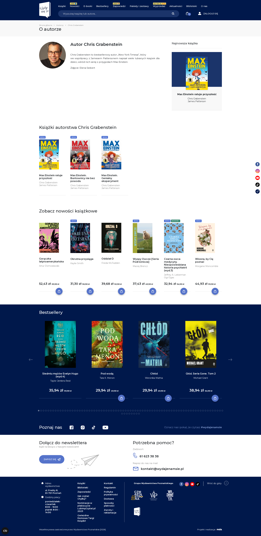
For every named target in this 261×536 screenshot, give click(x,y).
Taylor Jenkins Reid (60, 380)
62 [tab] (186, 410)
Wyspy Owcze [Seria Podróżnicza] (146, 260)
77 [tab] (222, 410)
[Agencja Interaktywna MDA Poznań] (219, 529)
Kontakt (108, 483)
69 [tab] (203, 410)
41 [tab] (135, 410)
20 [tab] (84, 410)
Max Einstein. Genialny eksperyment (110, 178)
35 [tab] (121, 410)
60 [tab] (181, 410)
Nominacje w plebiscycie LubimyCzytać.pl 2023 (86, 507)
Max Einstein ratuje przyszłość (196, 94)
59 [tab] (179, 410)
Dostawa (109, 498)
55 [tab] (169, 410)
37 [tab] (125, 410)
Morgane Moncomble (206, 266)
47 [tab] (150, 410)
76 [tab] (220, 410)
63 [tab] (188, 410)
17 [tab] (77, 410)
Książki (62, 6)
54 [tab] (167, 410)
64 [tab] (191, 410)
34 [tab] (118, 410)
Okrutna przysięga (81, 259)
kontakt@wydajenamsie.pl (162, 469)
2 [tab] (41, 410)
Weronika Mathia (154, 378)
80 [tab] (127, 413)
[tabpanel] (60, 360)
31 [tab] (111, 410)
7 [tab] (53, 410)
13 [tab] (67, 410)
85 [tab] (139, 413)
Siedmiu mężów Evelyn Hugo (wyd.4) (60, 375)
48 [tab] (152, 410)
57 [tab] (174, 410)
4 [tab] (46, 410)
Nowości (74, 6)
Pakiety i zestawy (139, 6)
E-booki (88, 6)
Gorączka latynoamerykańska (51, 260)
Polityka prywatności (111, 493)
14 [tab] (70, 410)
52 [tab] (162, 410)
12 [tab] (65, 410)
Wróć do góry (214, 483)
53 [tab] (164, 410)
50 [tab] (157, 410)
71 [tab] (208, 410)
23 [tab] (92, 410)
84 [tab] (136, 413)
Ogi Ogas (169, 277)
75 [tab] (217, 410)
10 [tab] (60, 410)
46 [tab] (147, 410)
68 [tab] (200, 410)
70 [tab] (205, 410)
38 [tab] (128, 410)
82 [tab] (131, 413)
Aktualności (175, 6)
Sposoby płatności (109, 504)
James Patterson (197, 101)
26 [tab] (99, 410)
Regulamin (110, 487)
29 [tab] (106, 410)
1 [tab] (38, 410)
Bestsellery (102, 6)
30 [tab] (109, 410)
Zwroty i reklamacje (110, 511)
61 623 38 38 (149, 456)
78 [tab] (122, 413)
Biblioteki (191, 6)
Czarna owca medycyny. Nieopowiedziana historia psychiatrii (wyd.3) (175, 265)
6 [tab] (51, 410)
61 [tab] (183, 410)
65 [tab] (193, 410)
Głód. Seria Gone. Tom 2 (201, 373)
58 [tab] (176, 410)
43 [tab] (140, 410)
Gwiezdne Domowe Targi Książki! (85, 518)
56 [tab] (171, 410)
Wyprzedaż (159, 6)
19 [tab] (82, 410)
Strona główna (45, 25)
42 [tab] (138, 410)
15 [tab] (72, 410)
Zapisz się (50, 459)
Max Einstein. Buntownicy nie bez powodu (82, 178)
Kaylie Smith (77, 263)
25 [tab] (96, 410)
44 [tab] (142, 410)
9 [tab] (58, 410)
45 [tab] (145, 410)
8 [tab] (55, 410)
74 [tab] (215, 410)
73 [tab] (212, 410)
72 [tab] (210, 410)
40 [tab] (133, 410)
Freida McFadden (111, 263)
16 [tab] (75, 410)
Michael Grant (200, 378)
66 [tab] (196, 410)
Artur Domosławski (49, 266)
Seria (42, 137)
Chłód (154, 373)
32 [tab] (113, 410)
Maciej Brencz (140, 266)
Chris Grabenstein (197, 98)
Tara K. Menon (107, 378)
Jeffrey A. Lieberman (175, 274)
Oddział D (108, 258)
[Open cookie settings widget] (5, 530)
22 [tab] (89, 410)
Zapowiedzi (119, 6)
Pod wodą (107, 373)
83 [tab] (134, 413)
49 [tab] (154, 410)
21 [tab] (87, 410)
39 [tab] (130, 410)
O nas (204, 6)
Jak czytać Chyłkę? (83, 497)
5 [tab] (48, 410)
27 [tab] (101, 410)
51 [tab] (159, 410)
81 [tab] (129, 413)
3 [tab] (43, 410)
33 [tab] (116, 410)
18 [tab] (80, 410)
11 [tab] (63, 410)
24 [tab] (94, 410)
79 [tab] (124, 413)
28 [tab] (104, 410)
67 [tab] (198, 410)
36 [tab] (123, 410)
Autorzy (60, 25)
